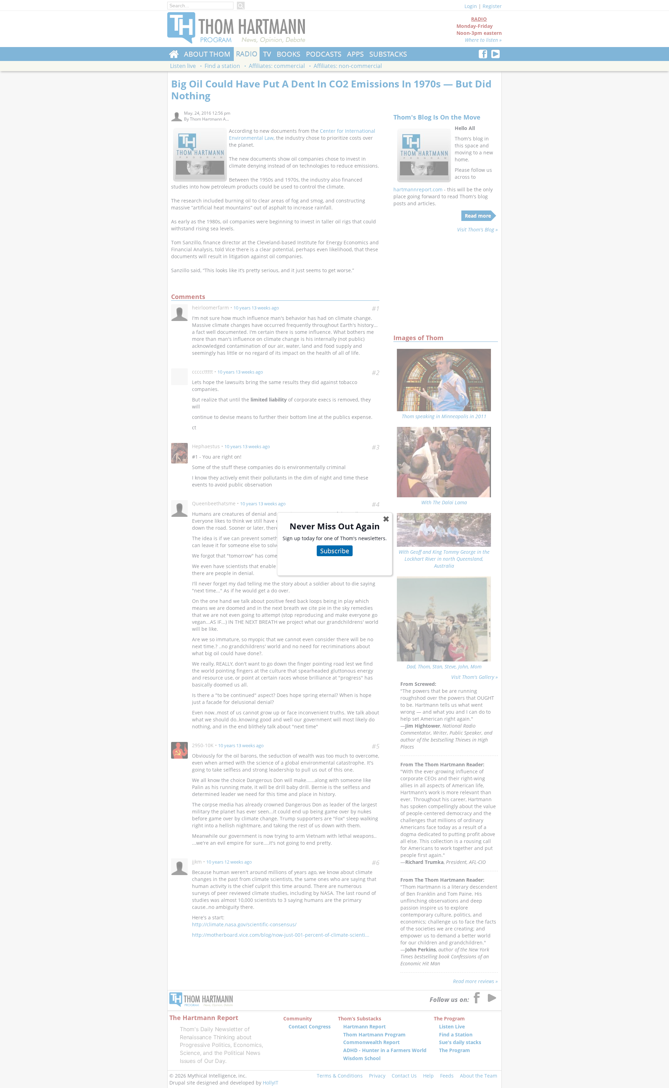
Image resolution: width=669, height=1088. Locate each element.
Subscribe (334, 550)
